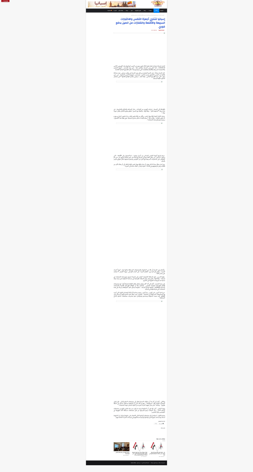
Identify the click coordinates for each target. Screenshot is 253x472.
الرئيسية (161, 10)
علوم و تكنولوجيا (138, 10)
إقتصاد (156, 10)
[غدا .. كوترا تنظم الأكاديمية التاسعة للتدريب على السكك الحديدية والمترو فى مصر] (157, 446)
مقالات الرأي (121, 10)
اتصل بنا (115, 10)
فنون (132, 10)
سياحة (127, 10)
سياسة (150, 10)
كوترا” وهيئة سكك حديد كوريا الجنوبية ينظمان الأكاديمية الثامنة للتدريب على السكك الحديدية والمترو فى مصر (139, 454)
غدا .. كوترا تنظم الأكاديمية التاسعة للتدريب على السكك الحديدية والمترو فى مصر (157, 454)
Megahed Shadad (161, 30)
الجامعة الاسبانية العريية (145, 463)
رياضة (145, 10)
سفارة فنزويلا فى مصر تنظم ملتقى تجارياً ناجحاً (122, 453)
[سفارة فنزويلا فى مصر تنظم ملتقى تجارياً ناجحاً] (121, 446)
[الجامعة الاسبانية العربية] (158, 3)
